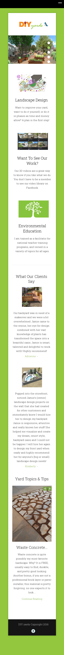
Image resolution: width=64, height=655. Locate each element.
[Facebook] (33, 631)
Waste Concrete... (31, 547)
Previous (45, 489)
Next (50, 489)
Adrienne (30, 356)
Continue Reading (32, 598)
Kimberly (30, 466)
